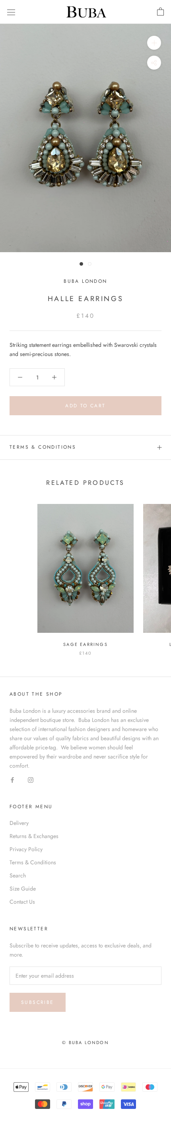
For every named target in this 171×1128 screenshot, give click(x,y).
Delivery (19, 823)
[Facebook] (12, 779)
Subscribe (37, 1002)
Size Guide (23, 889)
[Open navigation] (11, 12)
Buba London (85, 281)
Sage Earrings (85, 644)
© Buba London (85, 1042)
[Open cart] (160, 12)
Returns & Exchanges (34, 836)
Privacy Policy (26, 849)
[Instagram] (30, 779)
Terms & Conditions (43, 447)
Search (18, 875)
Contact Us (22, 902)
